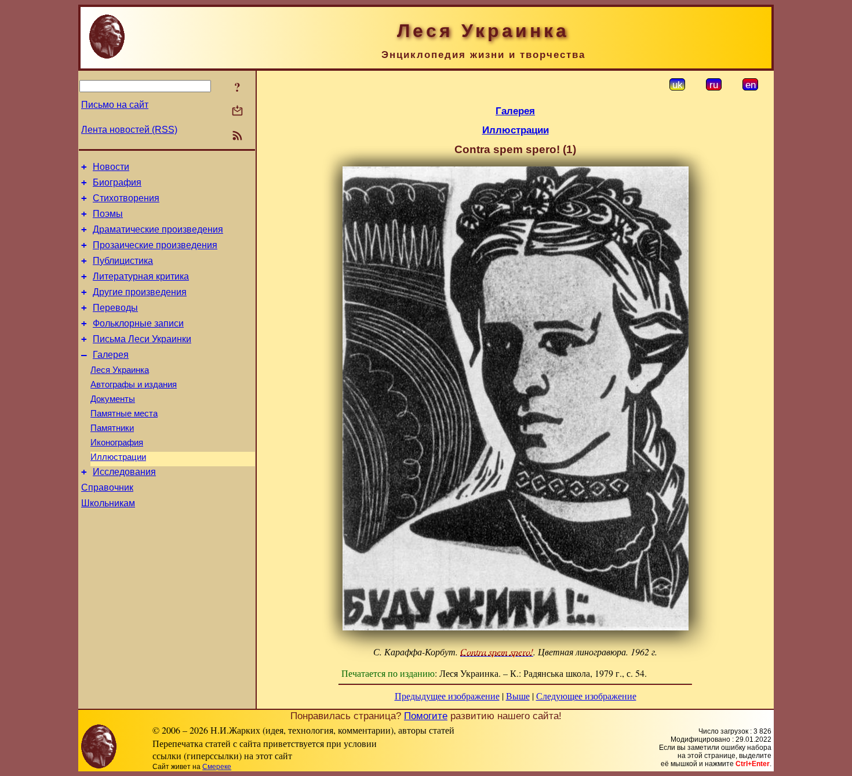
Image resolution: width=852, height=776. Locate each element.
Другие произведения (140, 292)
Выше (518, 696)
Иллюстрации (118, 457)
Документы (112, 399)
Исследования (124, 472)
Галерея (111, 355)
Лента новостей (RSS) (129, 130)
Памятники (112, 428)
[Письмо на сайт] (237, 112)
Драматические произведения (158, 229)
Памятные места (124, 413)
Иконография (116, 442)
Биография (117, 182)
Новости (111, 167)
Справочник (107, 487)
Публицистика (123, 261)
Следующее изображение (586, 696)
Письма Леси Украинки (142, 339)
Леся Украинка (119, 370)
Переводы (115, 308)
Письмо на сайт (114, 105)
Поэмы (108, 214)
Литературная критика (141, 276)
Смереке (216, 767)
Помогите (425, 715)
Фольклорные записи (138, 323)
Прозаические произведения (155, 245)
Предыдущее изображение (447, 696)
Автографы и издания (133, 384)
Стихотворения (126, 198)
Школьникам (108, 503)
